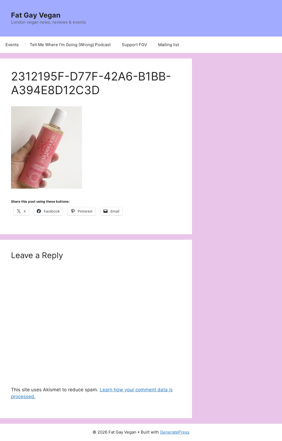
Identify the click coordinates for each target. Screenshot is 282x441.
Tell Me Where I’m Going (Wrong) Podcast (70, 44)
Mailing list (168, 44)
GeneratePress (174, 432)
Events (12, 44)
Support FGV (134, 44)
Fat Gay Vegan (36, 15)
